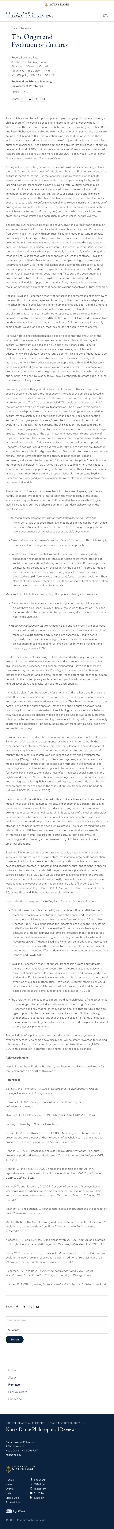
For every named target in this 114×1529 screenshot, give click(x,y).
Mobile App (12, 1497)
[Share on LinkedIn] (30, 99)
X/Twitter (39, 1484)
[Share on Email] (43, 99)
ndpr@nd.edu (13, 1454)
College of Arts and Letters (25, 1423)
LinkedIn (39, 1497)
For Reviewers (17, 1392)
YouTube (39, 1493)
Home (14, 28)
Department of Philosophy (65, 1423)
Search (15, 1339)
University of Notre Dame (30, 1519)
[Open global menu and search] (105, 15)
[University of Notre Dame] (57, 1469)
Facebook (40, 1479)
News (9, 1484)
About (12, 1377)
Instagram (40, 1488)
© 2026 (10, 1519)
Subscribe (15, 1399)
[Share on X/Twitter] (36, 99)
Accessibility (13, 1502)
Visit (8, 1493)
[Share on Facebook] (23, 99)
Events (10, 1488)
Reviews (24, 28)
